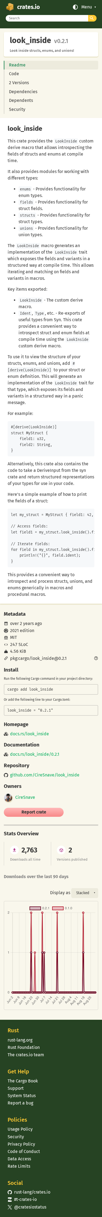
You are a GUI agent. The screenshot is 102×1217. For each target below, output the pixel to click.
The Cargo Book (23, 1081)
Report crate (33, 812)
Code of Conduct (24, 1151)
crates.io (28, 7)
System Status (22, 1095)
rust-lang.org (20, 1040)
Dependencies (23, 91)
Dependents (21, 100)
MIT (13, 637)
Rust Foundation (24, 1047)
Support (16, 1088)
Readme (17, 65)
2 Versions (19, 82)
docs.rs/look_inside (29, 734)
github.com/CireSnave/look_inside (44, 775)
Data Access (19, 1158)
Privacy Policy (21, 1144)
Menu (86, 7)
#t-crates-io (22, 1199)
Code (14, 73)
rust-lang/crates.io (29, 1192)
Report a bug (20, 1103)
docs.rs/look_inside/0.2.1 (34, 754)
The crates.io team (26, 1054)
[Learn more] (96, 658)
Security (17, 109)
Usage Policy (20, 1129)
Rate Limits (19, 1166)
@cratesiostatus (27, 1207)
